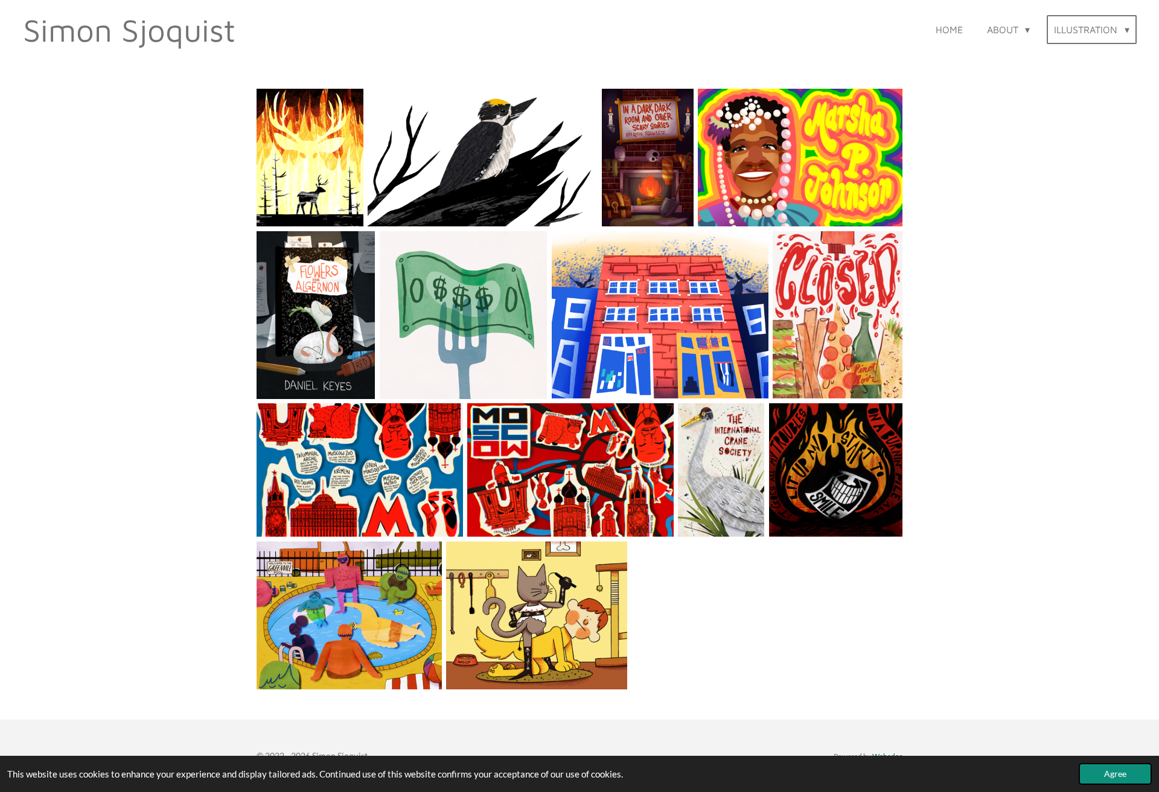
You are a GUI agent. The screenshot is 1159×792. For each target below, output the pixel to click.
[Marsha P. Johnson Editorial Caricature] (800, 157)
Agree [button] (1115, 774)
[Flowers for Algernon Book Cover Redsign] (316, 315)
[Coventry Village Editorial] (660, 315)
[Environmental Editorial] (310, 157)
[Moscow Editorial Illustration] (360, 470)
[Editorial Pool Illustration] (349, 615)
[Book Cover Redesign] (647, 157)
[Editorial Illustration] (464, 315)
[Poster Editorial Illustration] (721, 470)
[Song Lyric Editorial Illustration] (835, 470)
